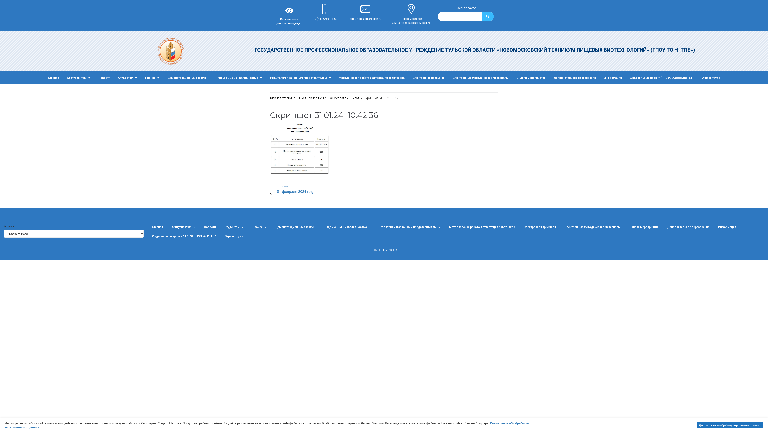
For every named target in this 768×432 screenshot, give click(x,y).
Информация (613, 77)
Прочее (150, 77)
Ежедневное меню (312, 98)
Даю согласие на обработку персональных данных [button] (730, 425)
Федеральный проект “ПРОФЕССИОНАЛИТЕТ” (662, 77)
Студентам (125, 77)
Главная (53, 77)
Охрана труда (711, 77)
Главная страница (282, 98)
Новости (104, 77)
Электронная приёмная (429, 77)
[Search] (488, 16)
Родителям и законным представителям (298, 77)
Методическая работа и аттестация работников (372, 77)
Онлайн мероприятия (531, 77)
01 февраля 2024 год (345, 98)
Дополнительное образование (575, 77)
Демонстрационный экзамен (187, 77)
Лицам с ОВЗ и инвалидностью (236, 77)
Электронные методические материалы (481, 77)
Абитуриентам (76, 77)
